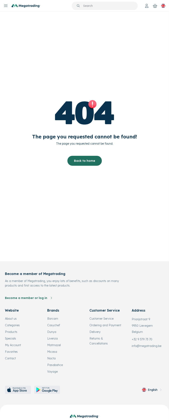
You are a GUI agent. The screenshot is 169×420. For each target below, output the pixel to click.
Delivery (95, 332)
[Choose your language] (163, 5)
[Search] (78, 6)
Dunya (51, 332)
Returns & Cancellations (98, 341)
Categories (12, 325)
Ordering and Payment (105, 325)
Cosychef (53, 325)
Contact (10, 358)
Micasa (52, 352)
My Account (13, 345)
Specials (10, 338)
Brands (53, 310)
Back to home (84, 161)
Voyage (52, 371)
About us (11, 318)
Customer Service (101, 318)
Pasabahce (55, 365)
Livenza (52, 338)
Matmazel (54, 345)
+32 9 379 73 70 (142, 339)
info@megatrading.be (146, 346)
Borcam (52, 318)
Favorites (11, 352)
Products (11, 332)
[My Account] (146, 5)
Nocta (51, 358)
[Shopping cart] (155, 5)
